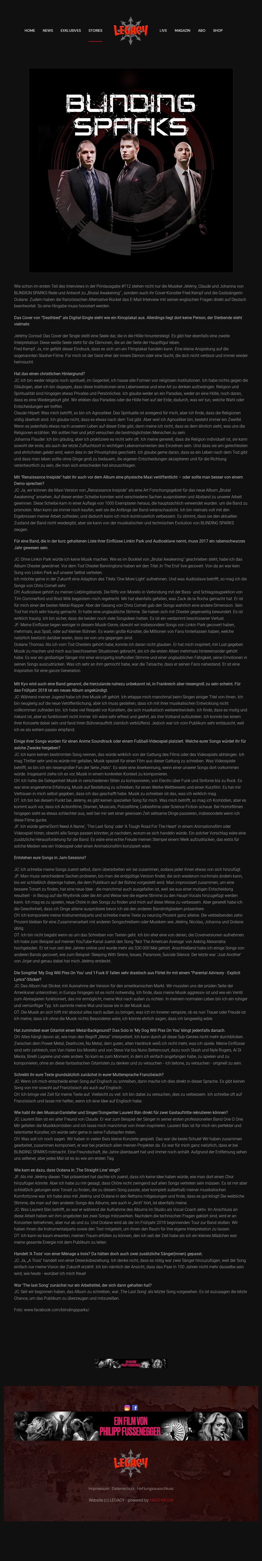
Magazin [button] (182, 30)
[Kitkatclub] (131, 1363)
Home (30, 30)
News (48, 30)
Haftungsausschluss (155, 1488)
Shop (218, 30)
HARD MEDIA (161, 1500)
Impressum (99, 1488)
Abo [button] (201, 30)
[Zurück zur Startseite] (131, 30)
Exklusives (71, 30)
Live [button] (163, 30)
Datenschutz (123, 1488)
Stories (95, 30)
